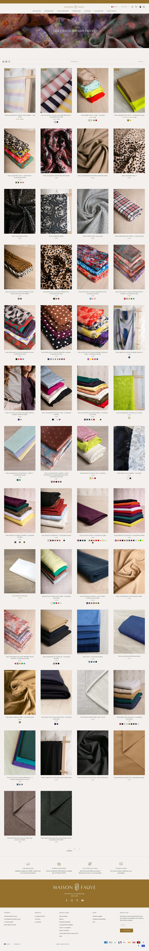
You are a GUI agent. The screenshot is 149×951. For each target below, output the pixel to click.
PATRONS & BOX (49, 11)
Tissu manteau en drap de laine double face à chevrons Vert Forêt (56, 838)
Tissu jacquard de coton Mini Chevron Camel (93, 175)
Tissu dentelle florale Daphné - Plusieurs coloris (19, 536)
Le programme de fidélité (66, 925)
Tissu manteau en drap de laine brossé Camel (129, 777)
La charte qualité (8, 922)
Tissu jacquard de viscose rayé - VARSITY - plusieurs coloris (20, 474)
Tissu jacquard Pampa (56, 236)
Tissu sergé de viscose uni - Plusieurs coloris (129, 535)
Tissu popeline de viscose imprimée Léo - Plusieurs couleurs (56, 292)
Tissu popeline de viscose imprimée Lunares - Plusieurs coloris (56, 353)
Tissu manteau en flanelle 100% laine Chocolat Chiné (19, 838)
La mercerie (38, 922)
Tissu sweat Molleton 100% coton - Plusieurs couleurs (56, 718)
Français (124, 6)
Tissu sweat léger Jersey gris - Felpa (92, 717)
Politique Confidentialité (99, 919)
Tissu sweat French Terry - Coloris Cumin (20, 717)
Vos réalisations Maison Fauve (12, 919)
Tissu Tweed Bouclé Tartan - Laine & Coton (129, 236)
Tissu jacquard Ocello (129, 175)
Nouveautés (37, 11)
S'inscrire (127, 930)
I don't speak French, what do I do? (68, 933)
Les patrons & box (40, 916)
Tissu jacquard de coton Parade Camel (129, 596)
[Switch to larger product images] (3, 61)
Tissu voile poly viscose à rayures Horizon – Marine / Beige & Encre (20, 413)
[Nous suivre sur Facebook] (66, 900)
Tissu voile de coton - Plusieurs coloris (92, 535)
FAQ (60, 936)
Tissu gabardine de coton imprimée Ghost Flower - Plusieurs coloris (20, 657)
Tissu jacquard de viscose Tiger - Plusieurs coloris (56, 413)
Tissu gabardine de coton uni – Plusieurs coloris (56, 657)
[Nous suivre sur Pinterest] (77, 900)
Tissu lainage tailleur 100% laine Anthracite (92, 777)
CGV (94, 922)
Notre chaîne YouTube (10, 925)
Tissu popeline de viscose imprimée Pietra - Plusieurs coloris (19, 353)
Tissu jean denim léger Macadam (129, 656)
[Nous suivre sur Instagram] (72, 900)
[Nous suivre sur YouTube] (82, 900)
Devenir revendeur (64, 930)
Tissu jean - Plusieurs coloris (93, 656)
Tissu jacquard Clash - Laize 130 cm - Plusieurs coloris (20, 176)
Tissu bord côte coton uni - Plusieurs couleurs (129, 718)
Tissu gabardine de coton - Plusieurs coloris (129, 115)
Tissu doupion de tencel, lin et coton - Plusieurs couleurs (93, 597)
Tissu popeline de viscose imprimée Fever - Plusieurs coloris (92, 292)
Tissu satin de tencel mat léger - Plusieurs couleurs (56, 597)
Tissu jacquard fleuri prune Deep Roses (56, 175)
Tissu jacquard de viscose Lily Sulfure (129, 412)
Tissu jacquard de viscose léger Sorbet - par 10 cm (20, 116)
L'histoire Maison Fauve (10, 916)
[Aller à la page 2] (79, 849)
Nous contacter (63, 916)
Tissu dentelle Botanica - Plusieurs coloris (56, 535)
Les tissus (37, 919)
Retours (61, 919)
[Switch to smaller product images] (6, 61)
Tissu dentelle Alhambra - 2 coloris (129, 473)
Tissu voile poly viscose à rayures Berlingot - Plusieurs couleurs (56, 116)
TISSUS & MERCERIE (63, 11)
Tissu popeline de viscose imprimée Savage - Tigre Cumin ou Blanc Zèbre (20, 292)
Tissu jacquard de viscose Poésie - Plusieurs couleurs (93, 413)
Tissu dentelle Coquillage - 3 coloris (92, 473)
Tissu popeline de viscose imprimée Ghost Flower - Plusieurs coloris (129, 292)
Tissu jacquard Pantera (20, 236)
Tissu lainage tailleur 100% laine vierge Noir (56, 777)
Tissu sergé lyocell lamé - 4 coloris (93, 115)
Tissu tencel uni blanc (19, 596)
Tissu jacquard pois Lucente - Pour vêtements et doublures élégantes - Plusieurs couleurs (56, 475)
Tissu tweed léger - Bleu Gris (93, 236)
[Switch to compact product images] (9, 61)
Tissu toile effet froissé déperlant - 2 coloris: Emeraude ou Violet (20, 778)
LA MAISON (87, 11)
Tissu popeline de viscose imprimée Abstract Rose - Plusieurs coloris (93, 353)
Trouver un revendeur (65, 927)
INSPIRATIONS (76, 11)
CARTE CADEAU (111, 11)
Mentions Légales (97, 916)
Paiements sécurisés (64, 922)
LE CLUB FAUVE (98, 11)
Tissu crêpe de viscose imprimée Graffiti (129, 352)
